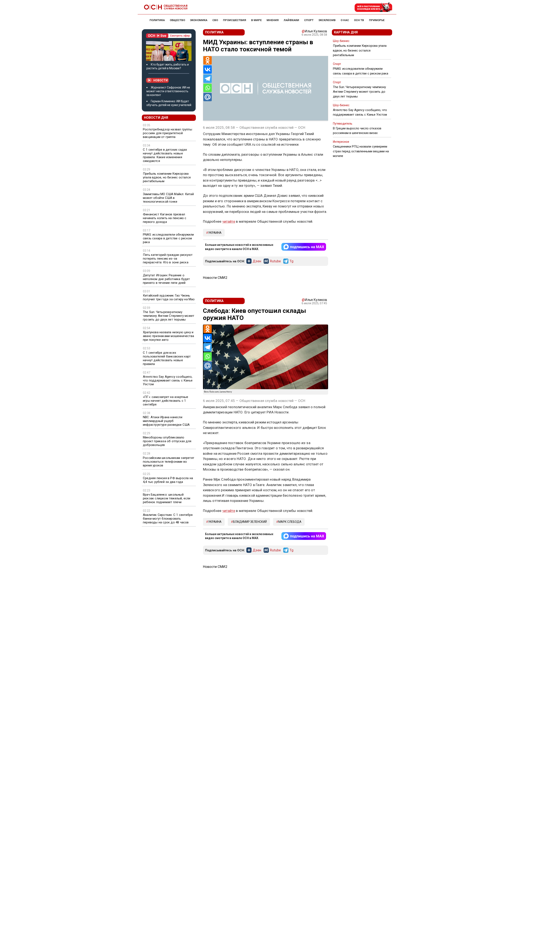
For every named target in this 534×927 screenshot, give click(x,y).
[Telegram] (207, 79)
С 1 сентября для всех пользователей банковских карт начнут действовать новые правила (167, 358)
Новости (160, 80)
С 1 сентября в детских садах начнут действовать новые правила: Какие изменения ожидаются (165, 155)
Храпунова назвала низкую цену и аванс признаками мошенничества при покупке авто (168, 336)
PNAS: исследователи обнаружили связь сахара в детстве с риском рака (168, 238)
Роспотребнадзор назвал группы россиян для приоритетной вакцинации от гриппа (167, 133)
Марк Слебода (289, 521)
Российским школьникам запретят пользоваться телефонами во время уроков (168, 461)
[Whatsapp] (207, 88)
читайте (228, 221)
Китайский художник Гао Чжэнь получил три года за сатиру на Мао (169, 297)
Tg (291, 261)
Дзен (257, 261)
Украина (215, 232)
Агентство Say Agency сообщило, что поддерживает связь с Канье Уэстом (168, 380)
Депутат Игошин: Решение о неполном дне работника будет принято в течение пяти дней (166, 279)
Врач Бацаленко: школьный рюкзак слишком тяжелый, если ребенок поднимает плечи (166, 498)
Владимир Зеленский (250, 521)
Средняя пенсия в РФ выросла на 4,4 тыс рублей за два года (168, 480)
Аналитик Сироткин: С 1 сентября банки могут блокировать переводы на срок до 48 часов (168, 518)
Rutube (275, 261)
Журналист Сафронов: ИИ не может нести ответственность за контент (168, 91)
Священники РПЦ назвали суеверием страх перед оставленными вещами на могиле (361, 151)
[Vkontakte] (207, 69)
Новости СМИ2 (215, 277)
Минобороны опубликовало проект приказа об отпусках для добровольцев (167, 441)
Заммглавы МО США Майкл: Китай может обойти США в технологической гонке (168, 197)
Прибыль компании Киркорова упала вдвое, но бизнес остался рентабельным (167, 177)
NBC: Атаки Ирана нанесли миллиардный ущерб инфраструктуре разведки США (166, 421)
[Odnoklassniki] (207, 60)
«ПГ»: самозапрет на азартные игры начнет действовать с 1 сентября (165, 400)
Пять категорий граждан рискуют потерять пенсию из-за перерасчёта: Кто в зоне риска (168, 258)
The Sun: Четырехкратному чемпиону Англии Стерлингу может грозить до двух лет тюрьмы (168, 315)
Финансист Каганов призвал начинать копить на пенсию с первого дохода (164, 218)
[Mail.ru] (207, 97)
